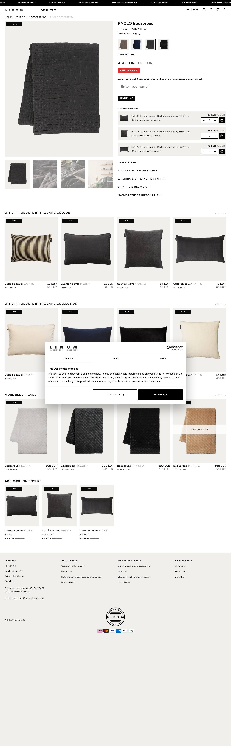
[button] (192, 10)
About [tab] (162, 358)
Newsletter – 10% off (81, 3)
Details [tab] (115, 358)
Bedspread (18, 465)
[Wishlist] (218, 10)
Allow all (160, 394)
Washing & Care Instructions (140, 178)
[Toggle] (139, 162)
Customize (113, 394)
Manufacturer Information (139, 195)
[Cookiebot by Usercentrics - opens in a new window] (169, 348)
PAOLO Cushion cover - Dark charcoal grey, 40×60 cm (160, 116)
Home (8, 17)
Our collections (50, 3)
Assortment (48, 9)
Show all (220, 213)
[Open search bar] (204, 9)
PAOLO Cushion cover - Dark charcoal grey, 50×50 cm (160, 131)
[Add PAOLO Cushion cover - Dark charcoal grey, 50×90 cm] (222, 151)
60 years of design (19, 3)
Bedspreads (38, 17)
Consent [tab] (68, 358)
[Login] (211, 10)
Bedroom (21, 17)
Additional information (136, 170)
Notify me (126, 98)
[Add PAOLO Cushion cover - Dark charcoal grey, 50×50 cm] (222, 136)
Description (127, 162)
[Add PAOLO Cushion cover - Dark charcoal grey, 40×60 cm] (222, 120)
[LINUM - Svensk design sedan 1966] (14, 10)
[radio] (123, 44)
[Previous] (11, 88)
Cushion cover (19, 283)
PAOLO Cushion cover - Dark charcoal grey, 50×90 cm (160, 147)
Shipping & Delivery (133, 187)
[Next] (107, 88)
